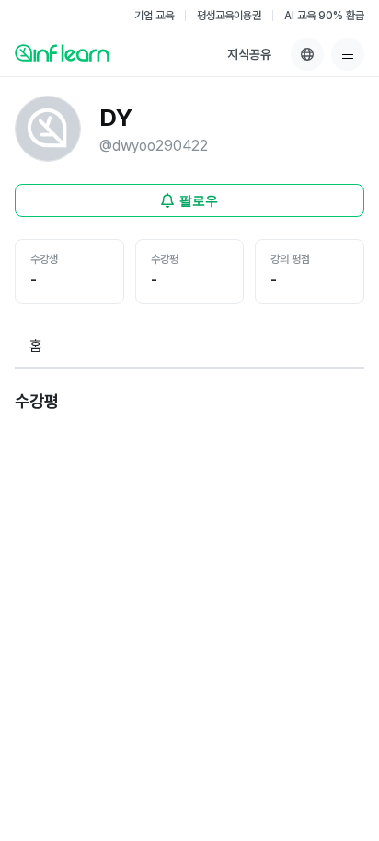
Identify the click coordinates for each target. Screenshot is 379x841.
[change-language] (307, 54)
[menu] (347, 54)
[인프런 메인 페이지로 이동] (62, 52)
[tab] (36, 347)
